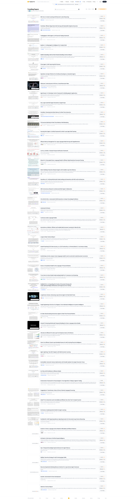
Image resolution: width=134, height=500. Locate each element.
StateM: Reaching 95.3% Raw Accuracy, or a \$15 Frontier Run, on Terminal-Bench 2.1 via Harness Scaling (64, 246)
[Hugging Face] (69, 498)
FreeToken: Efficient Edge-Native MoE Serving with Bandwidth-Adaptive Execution (59, 26)
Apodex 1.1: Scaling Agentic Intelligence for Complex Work (54, 45)
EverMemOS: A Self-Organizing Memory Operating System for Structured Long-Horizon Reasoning (63, 419)
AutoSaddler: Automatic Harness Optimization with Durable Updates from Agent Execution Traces (63, 362)
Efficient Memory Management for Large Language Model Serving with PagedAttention (60, 141)
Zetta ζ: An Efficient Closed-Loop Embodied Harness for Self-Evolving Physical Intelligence (61, 342)
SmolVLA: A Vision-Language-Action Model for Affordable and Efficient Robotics (58, 428)
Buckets (78, 1)
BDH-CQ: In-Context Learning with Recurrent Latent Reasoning (55, 17)
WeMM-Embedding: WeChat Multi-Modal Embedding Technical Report (56, 54)
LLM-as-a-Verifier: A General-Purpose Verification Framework (54, 150)
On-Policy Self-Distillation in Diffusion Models (51, 371)
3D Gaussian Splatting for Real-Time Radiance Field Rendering (54, 122)
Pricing (94, 1)
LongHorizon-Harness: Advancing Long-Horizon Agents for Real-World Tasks (58, 295)
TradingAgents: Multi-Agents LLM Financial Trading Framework (55, 35)
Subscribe (76, 4)
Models (62, 1)
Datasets (67, 1)
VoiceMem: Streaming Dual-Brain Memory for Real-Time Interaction (56, 112)
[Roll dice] (79, 9)
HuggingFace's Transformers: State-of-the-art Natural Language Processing (58, 390)
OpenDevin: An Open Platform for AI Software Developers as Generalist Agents (58, 74)
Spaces (72, 1)
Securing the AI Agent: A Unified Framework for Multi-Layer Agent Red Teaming (58, 131)
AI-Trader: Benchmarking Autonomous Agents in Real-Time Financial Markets (58, 313)
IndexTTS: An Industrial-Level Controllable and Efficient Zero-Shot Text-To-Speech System (61, 400)
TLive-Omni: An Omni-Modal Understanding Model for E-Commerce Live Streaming (59, 275)
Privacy (47, 498)
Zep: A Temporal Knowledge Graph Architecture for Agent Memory (55, 447)
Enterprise (89, 1)
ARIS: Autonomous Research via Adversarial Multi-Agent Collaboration (56, 189)
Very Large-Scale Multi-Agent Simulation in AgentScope (53, 102)
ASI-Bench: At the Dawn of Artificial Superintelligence (53, 438)
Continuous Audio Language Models (49, 217)
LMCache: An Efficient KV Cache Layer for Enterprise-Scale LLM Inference (57, 332)
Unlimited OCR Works (45, 208)
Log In (100, 1)
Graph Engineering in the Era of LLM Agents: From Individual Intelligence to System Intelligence (62, 304)
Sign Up (104, 1)
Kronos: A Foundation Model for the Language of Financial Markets (56, 265)
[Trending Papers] (95, 9)
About (54, 498)
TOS (40, 498)
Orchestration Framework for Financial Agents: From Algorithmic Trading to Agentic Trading (61, 380)
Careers (61, 498)
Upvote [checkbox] (103, 16)
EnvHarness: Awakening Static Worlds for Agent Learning (53, 410)
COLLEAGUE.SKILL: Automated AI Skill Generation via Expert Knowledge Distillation (59, 199)
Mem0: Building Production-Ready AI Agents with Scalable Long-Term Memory (58, 169)
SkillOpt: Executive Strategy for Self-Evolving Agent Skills (53, 457)
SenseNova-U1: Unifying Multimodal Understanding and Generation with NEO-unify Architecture (62, 179)
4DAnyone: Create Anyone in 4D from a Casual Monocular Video (55, 83)
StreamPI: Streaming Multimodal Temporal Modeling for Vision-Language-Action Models (60, 323)
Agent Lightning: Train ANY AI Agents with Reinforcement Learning (56, 352)
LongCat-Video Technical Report (48, 237)
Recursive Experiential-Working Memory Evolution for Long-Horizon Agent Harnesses (60, 467)
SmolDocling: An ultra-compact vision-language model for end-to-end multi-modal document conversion (64, 256)
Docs (84, 1)
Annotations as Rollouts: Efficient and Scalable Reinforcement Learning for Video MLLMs (60, 227)
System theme (31, 498)
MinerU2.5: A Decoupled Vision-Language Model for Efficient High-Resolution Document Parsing (62, 160)
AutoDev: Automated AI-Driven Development (51, 476)
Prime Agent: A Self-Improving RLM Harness (50, 64)
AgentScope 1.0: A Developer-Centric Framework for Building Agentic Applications (59, 93)
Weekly (89, 9)
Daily (86, 9)
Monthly (93, 9)
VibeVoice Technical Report (47, 486)
